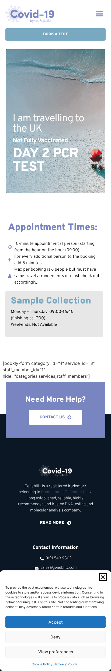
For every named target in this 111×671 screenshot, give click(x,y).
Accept (55, 622)
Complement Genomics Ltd (65, 492)
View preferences (55, 651)
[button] (103, 577)
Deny (55, 637)
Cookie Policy (42, 664)
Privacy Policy (66, 664)
